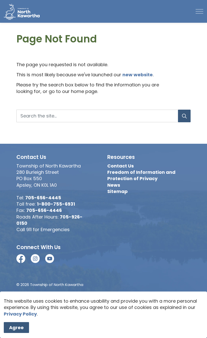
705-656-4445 (43, 198)
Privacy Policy (20, 314)
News (113, 185)
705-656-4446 (44, 210)
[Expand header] (199, 11)
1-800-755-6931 (56, 204)
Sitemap (117, 191)
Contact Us (120, 166)
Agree (16, 327)
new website (137, 74)
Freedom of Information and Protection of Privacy (141, 175)
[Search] (184, 116)
